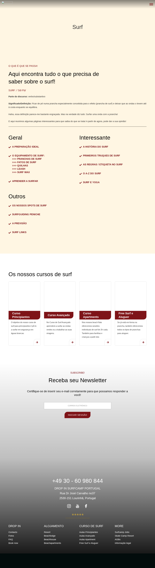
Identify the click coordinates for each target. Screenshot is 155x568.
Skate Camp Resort (124, 536)
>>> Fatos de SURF (24, 162)
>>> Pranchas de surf (27, 159)
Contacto (12, 532)
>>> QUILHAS (20, 165)
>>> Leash (18, 168)
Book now (13, 543)
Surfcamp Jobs (122, 532)
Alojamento (54, 526)
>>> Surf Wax (21, 172)
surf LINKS (19, 232)
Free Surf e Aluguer (88, 543)
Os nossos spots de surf (29, 205)
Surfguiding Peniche (26, 214)
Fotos (11, 536)
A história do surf (95, 146)
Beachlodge (49, 536)
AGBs (117, 539)
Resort (47, 532)
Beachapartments (52, 543)
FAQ (10, 539)
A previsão (19, 223)
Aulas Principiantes (88, 532)
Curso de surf (91, 526)
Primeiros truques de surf (101, 155)
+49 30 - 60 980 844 (77, 481)
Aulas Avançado (87, 536)
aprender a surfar (25, 181)
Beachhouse (50, 539)
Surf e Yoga (91, 182)
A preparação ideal (25, 146)
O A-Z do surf (92, 173)
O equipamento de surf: (28, 155)
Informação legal (123, 543)
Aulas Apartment (87, 539)
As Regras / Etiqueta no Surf (103, 164)
